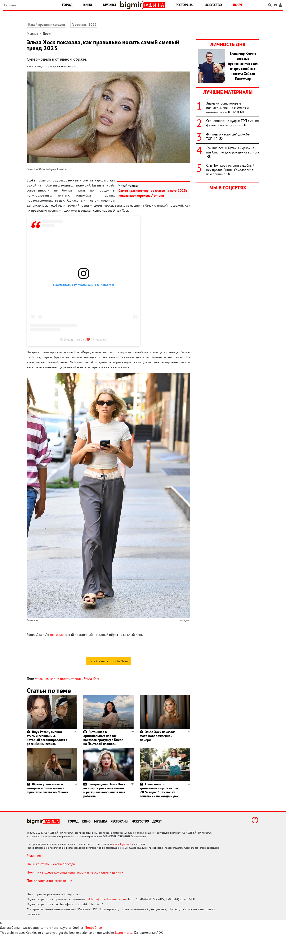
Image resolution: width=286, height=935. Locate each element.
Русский (10, 5)
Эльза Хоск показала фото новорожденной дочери (157, 736)
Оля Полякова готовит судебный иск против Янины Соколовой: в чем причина (230, 169)
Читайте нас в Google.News (109, 661)
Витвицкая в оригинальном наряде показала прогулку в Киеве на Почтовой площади (103, 738)
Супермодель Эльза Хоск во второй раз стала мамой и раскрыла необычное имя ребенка (104, 790)
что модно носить (57, 679)
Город (67, 5)
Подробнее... (94, 927)
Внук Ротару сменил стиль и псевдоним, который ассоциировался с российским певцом (47, 738)
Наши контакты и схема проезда (51, 864)
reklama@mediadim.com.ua (106, 899)
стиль (39, 679)
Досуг (237, 5)
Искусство (213, 5)
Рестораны (184, 5)
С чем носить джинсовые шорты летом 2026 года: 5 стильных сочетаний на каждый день (160, 790)
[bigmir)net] (132, 5)
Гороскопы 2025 (84, 24)
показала (57, 634)
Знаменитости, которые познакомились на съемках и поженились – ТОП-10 (227, 107)
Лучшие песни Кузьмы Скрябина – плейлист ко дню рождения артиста (232, 150)
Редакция (34, 855)
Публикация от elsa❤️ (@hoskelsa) (83, 339)
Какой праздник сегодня (46, 24)
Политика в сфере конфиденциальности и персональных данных (75, 872)
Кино (87, 5)
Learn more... (124, 932)
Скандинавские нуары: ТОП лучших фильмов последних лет (232, 123)
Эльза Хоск (92, 679)
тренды (76, 679)
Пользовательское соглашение (49, 881)
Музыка (109, 5)
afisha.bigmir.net (122, 844)
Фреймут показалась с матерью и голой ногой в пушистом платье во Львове (47, 788)
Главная (32, 33)
